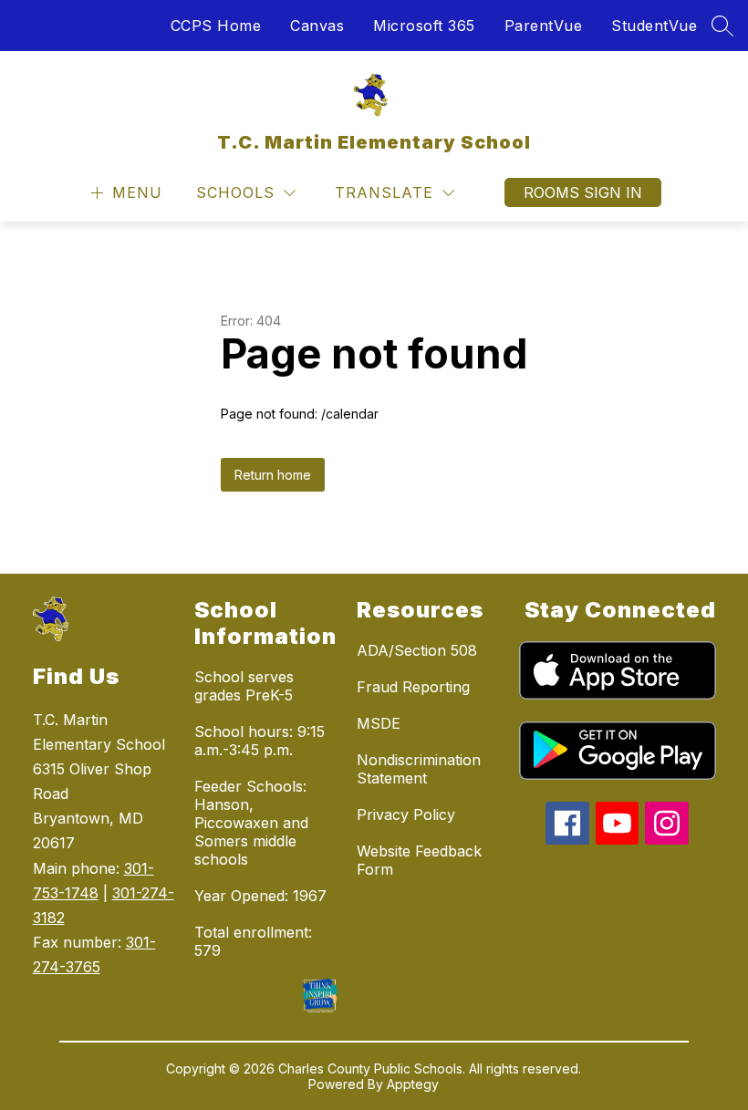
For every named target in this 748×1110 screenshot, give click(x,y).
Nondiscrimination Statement (419, 769)
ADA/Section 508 (417, 650)
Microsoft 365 (424, 25)
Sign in (613, 192)
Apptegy (413, 1084)
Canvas (317, 25)
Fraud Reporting (413, 687)
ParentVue (543, 25)
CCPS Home (216, 25)
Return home (272, 474)
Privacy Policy (406, 814)
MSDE (378, 723)
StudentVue (654, 25)
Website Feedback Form (419, 860)
